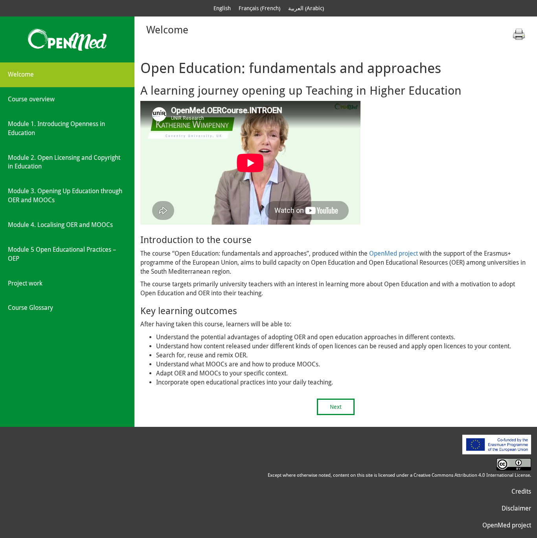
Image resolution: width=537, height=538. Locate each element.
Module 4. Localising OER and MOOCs (60, 225)
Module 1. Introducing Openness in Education (56, 128)
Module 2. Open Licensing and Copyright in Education (64, 162)
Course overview (31, 99)
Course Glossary (30, 307)
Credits (521, 491)
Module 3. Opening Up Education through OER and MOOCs (65, 195)
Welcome (21, 74)
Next (336, 407)
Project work (25, 283)
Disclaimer (516, 508)
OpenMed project (393, 253)
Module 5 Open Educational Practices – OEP (62, 254)
